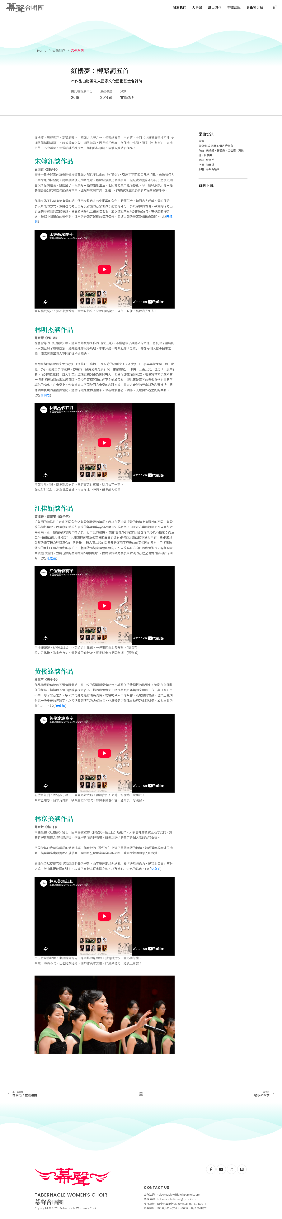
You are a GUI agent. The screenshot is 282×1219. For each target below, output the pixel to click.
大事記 (197, 7)
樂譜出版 (234, 7)
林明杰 (45, 395)
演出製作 (214, 7)
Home (41, 50)
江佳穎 (51, 558)
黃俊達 (60, 706)
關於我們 (179, 7)
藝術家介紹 (255, 7)
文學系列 (77, 50)
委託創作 (58, 50)
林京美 (155, 869)
